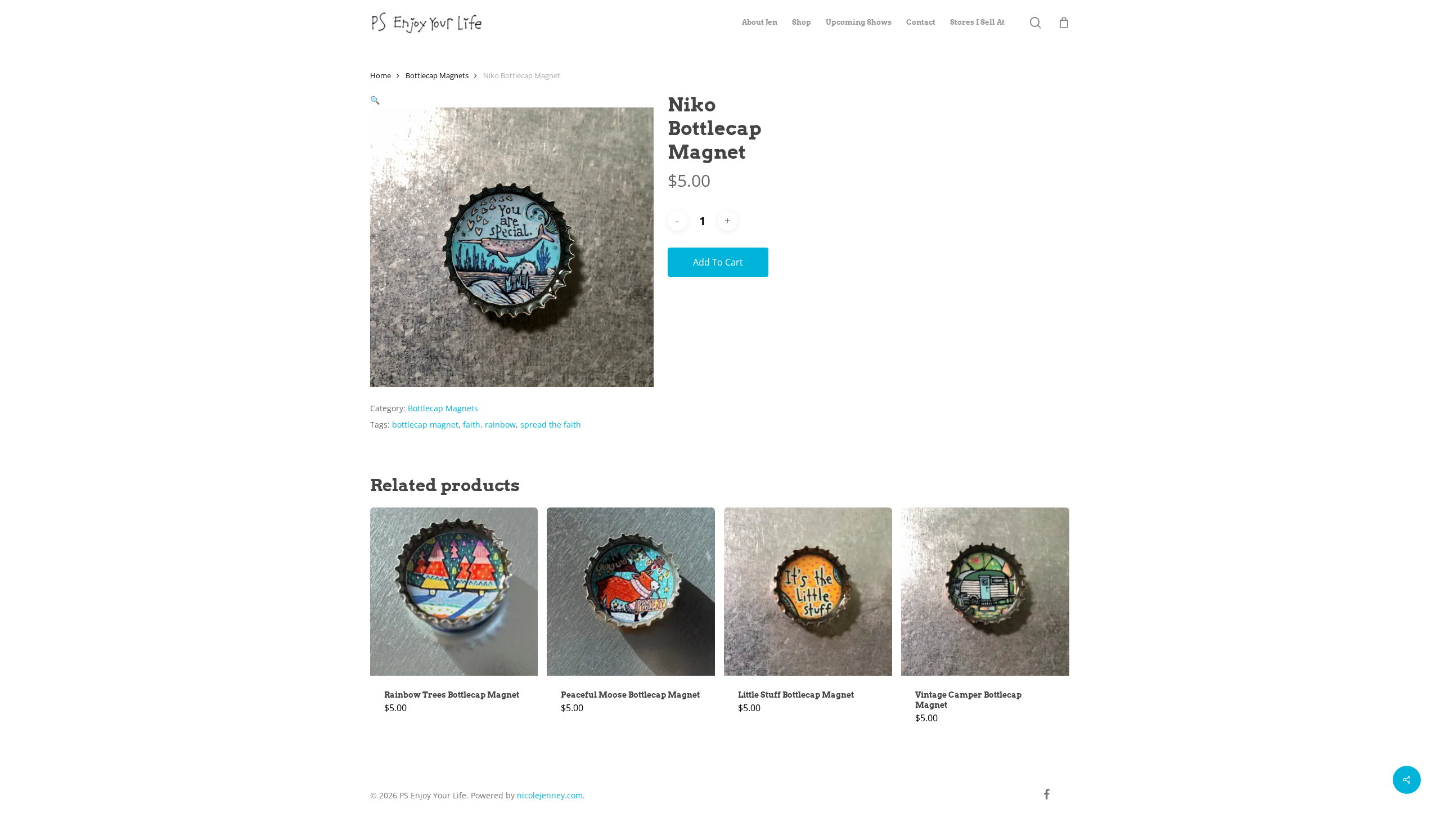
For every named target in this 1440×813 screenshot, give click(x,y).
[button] (375, 100)
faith (471, 424)
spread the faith (550, 424)
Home (380, 75)
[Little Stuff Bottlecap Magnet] (808, 591)
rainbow (500, 424)
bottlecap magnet (425, 424)
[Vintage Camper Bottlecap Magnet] (985, 591)
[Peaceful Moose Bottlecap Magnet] (631, 591)
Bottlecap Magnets (437, 75)
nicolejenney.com (550, 795)
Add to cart (718, 262)
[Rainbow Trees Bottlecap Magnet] (454, 591)
